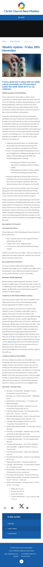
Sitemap (15, 556)
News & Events (15, 41)
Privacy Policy (25, 556)
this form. (31, 339)
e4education (30, 551)
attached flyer (12, 342)
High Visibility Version (11, 554)
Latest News (28, 41)
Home (4, 41)
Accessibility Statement (28, 554)
